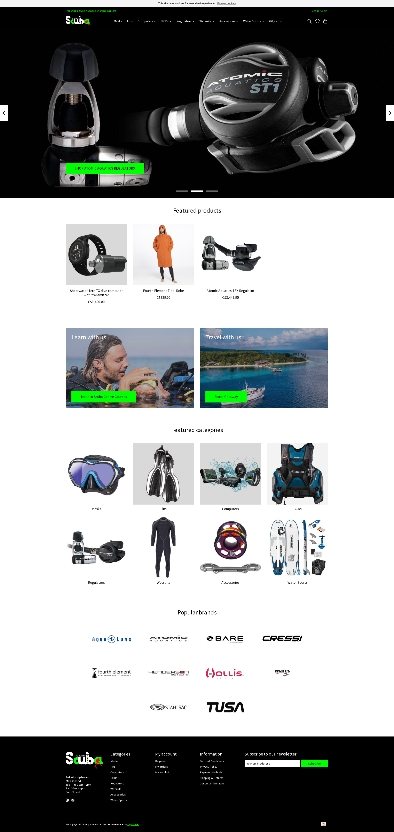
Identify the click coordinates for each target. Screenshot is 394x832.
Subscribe (314, 763)
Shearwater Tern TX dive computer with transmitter (96, 292)
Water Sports (297, 582)
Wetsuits (163, 582)
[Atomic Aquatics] (168, 639)
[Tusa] (225, 707)
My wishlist (162, 772)
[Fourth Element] (111, 673)
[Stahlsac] (168, 707)
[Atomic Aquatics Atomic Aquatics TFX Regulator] (230, 254)
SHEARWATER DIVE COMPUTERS (99, 168)
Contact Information (212, 783)
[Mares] (282, 673)
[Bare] (225, 639)
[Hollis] (225, 673)
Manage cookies (226, 3)
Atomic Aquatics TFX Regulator (230, 290)
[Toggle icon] (310, 21)
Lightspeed (133, 824)
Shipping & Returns (211, 778)
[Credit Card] (323, 824)
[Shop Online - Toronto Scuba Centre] (78, 21)
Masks (118, 21)
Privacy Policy (208, 766)
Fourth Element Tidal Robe (163, 290)
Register (160, 761)
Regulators (96, 582)
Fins (130, 21)
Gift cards (275, 21)
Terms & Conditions (212, 761)
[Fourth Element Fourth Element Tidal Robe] (163, 254)
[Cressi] (282, 639)
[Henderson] (168, 673)
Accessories (230, 582)
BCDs (297, 509)
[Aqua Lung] (111, 639)
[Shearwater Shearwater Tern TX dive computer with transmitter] (96, 254)
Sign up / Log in (319, 10)
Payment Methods (211, 772)
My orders (161, 766)
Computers (230, 509)
